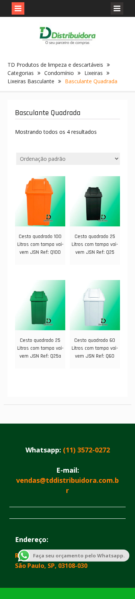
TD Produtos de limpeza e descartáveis (55, 64)
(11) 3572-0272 (86, 449)
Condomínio (59, 72)
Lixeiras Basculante (31, 81)
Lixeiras (93, 72)
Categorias (21, 72)
